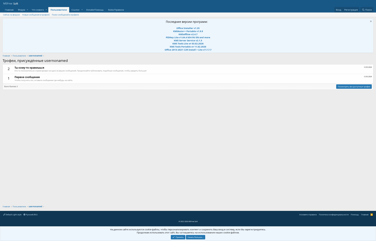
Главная (9, 9)
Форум (21, 9)
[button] (27, 9)
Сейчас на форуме (11, 14)
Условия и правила (308, 214)
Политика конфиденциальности (334, 214)
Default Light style (13, 214)
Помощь (355, 214)
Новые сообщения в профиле (35, 14)
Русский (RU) (31, 214)
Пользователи (59, 9)
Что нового (38, 9)
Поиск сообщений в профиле (65, 14)
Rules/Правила (116, 9)
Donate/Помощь (95, 9)
